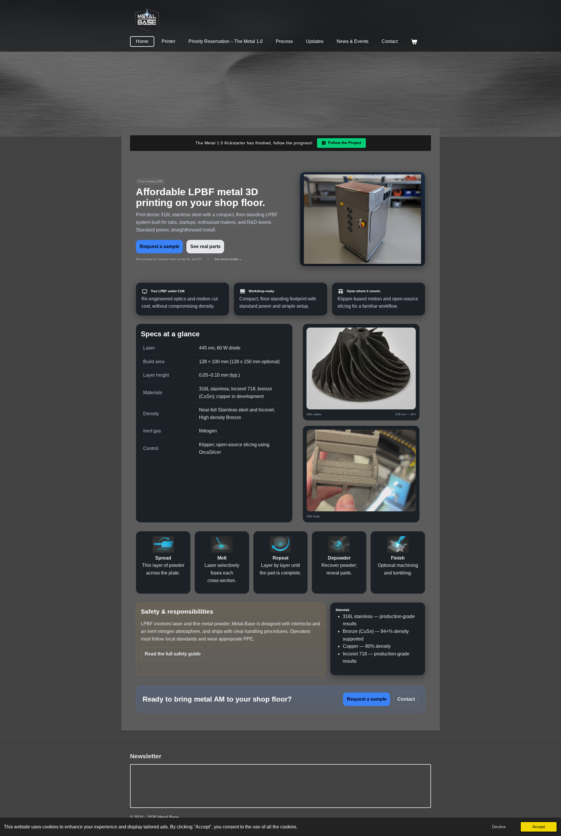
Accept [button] (538, 826)
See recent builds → (228, 259)
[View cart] (414, 41)
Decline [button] (499, 826)
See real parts (205, 246)
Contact (406, 699)
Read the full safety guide (173, 653)
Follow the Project (344, 143)
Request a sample (159, 246)
